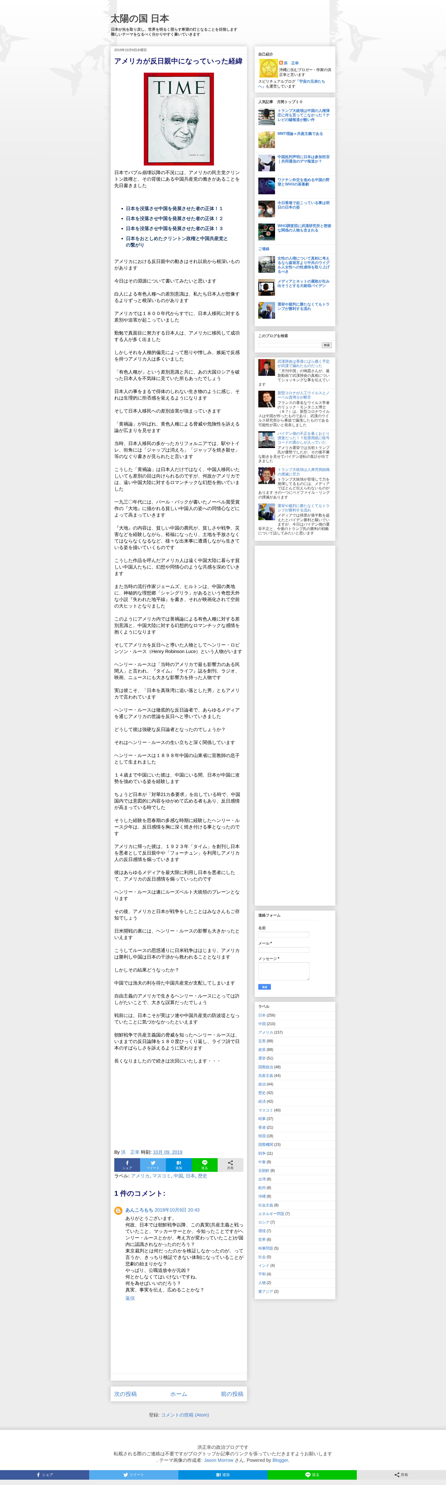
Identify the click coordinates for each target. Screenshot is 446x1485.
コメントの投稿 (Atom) (185, 1414)
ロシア (263, 1222)
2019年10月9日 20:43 (177, 1209)
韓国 (262, 1136)
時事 (262, 1119)
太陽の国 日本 (140, 18)
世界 (262, 1239)
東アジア (265, 1291)
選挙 (262, 1058)
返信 (130, 1298)
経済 (262, 1101)
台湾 (262, 1179)
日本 (190, 1175)
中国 (178, 1175)
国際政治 (265, 1067)
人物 (262, 1283)
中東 (262, 1162)
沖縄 (262, 1196)
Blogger (280, 1460)
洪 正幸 (291, 63)
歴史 (202, 1175)
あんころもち (139, 1209)
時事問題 (265, 1248)
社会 (262, 1257)
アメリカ (140, 1175)
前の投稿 (232, 1394)
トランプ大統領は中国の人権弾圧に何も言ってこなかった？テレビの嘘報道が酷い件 (304, 115)
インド (263, 1265)
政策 (262, 1050)
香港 (262, 1127)
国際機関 (265, 1145)
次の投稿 (125, 1394)
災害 (262, 1041)
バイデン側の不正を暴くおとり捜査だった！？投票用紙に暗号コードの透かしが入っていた (304, 438)
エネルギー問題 (271, 1214)
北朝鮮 (263, 1171)
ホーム (178, 1394)
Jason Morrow (218, 1460)
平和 (262, 1274)
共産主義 (265, 1076)
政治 (262, 1084)
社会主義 (265, 1205)
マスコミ (161, 1175)
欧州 (262, 1188)
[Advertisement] (178, 1102)
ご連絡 (263, 249)
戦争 (262, 1153)
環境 (262, 1231)
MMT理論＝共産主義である (300, 134)
